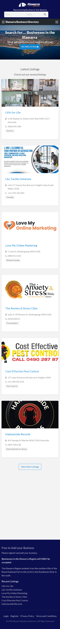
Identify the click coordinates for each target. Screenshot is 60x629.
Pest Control (11, 381)
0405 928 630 (14, 439)
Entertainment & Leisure (16, 444)
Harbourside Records (17, 429)
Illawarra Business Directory (22, 21)
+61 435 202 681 (16, 188)
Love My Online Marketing (21, 240)
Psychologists (12, 318)
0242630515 (14, 313)
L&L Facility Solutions (18, 174)
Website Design (13, 255)
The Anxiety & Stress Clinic (21, 303)
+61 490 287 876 (16, 376)
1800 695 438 (14, 121)
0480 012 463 (14, 250)
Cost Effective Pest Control (22, 366)
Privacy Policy (27, 611)
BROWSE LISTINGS (29, 42)
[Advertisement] (30, 505)
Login (6, 611)
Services (9, 126)
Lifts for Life (13, 107)
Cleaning (9, 192)
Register (14, 611)
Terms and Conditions (46, 611)
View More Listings (30, 461)
